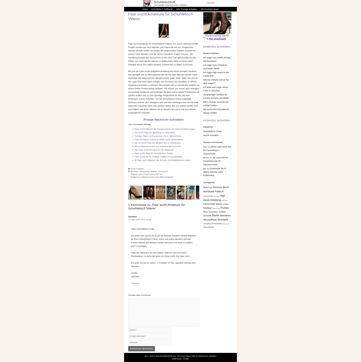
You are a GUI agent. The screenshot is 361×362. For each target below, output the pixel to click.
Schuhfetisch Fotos (212, 131)
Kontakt (186, 359)
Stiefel (215, 215)
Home (145, 9)
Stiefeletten (225, 215)
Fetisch (219, 191)
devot (226, 187)
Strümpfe (222, 219)
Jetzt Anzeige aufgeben (186, 9)
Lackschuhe (209, 204)
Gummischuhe (208, 196)
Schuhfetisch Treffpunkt (162, 9)
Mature (154, 171)
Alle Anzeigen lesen (210, 9)
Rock (205, 212)
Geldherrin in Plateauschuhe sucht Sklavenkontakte (151, 177)
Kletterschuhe (224, 200)
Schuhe (207, 215)
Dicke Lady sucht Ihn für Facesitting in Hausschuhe (217, 150)
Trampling (207, 224)
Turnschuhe (163, 171)
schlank (222, 212)
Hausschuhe (144, 171)
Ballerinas (207, 187)
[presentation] (126, 192)
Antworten (135, 283)
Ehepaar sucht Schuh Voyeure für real (146, 174)
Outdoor (207, 208)
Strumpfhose (210, 219)
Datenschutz (177, 359)
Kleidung (215, 199)
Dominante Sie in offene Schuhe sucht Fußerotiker (214, 172)
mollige (225, 204)
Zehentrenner (208, 227)
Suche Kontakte (137, 169)
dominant (134, 171)
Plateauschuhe (216, 208)
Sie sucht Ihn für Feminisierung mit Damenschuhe (215, 161)
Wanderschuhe (225, 223)
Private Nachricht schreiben (164, 119)
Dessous (217, 187)
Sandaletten (213, 212)
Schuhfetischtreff (164, 2)
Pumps (225, 207)
